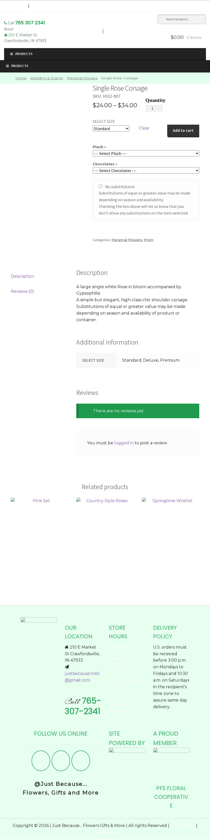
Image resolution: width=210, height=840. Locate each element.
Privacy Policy (182, 825)
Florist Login (16, 6)
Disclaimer (105, 832)
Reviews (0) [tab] (22, 291)
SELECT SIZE (104, 121)
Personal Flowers (82, 78)
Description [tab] (22, 276)
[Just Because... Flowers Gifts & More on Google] (80, 760)
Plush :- (100, 146)
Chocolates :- (105, 163)
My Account (44, 6)
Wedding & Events (46, 78)
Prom (148, 240)
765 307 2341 (30, 22)
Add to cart (183, 130)
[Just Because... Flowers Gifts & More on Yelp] (60, 760)
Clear (144, 128)
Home (20, 78)
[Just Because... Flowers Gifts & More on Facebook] (41, 760)
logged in (124, 442)
